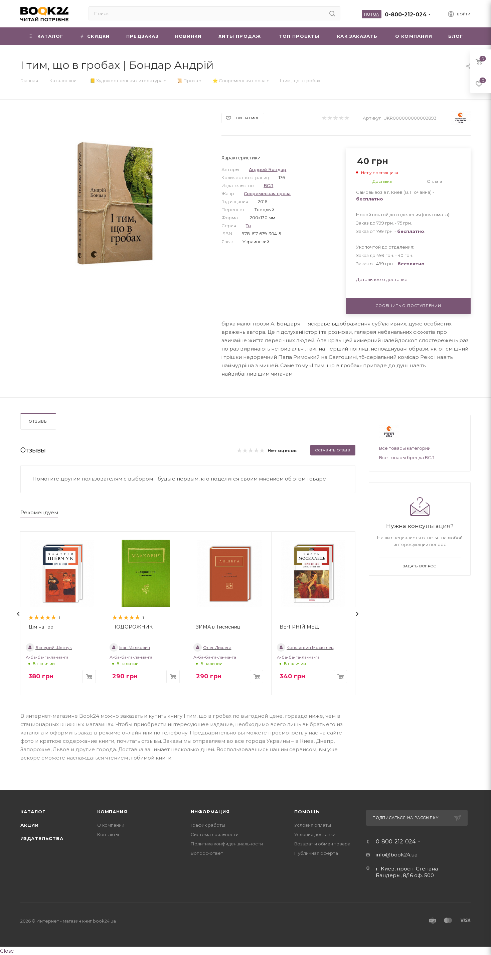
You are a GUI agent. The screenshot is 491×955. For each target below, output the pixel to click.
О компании (110, 825)
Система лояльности (214, 834)
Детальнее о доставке (381, 279)
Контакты (108, 834)
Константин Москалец (310, 647)
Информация (210, 811)
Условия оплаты (312, 825)
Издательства (41, 838)
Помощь (307, 811)
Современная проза (267, 193)
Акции (29, 825)
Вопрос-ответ (207, 853)
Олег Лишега (217, 647)
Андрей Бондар (267, 169)
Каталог (32, 811)
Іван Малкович (134, 647)
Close (7, 951)
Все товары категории (405, 448)
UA (376, 14)
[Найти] (332, 13)
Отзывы (38, 421)
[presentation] (18, 614)
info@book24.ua (397, 854)
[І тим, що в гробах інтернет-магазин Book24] (115, 203)
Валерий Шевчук (53, 647)
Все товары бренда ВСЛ (407, 457)
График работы (208, 825)
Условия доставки (314, 834)
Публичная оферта (316, 853)
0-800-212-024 (406, 14)
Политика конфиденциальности (227, 843)
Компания (112, 811)
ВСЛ (268, 185)
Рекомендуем (39, 512)
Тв (248, 225)
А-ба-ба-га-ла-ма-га (47, 657)
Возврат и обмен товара (322, 843)
